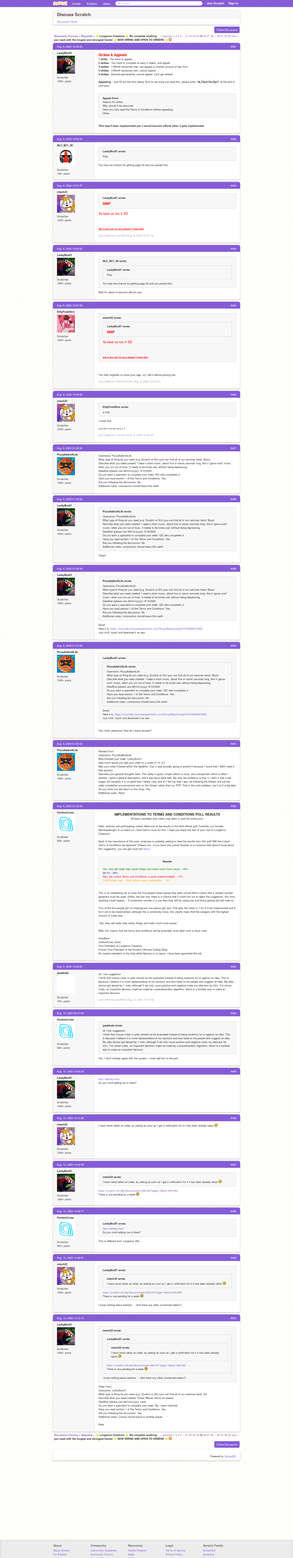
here (146, 849)
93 (229, 36)
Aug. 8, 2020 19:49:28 (69, 46)
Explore (92, 3)
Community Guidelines (104, 1550)
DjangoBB (230, 1456)
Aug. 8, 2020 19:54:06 (69, 394)
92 (225, 36)
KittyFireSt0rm (66, 312)
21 (186, 36)
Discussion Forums (66, 36)
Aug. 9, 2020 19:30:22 (69, 966)
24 (197, 36)
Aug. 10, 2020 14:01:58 (70, 1118)
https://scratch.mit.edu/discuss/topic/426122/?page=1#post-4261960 (138, 1190)
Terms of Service (175, 1550)
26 (204, 36)
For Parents (60, 1554)
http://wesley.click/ (109, 1079)
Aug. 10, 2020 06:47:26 (70, 1013)
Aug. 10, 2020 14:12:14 (70, 1318)
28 (211, 36)
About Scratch (61, 1550)
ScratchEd (209, 1550)
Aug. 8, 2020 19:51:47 (69, 185)
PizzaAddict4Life (67, 454)
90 (218, 36)
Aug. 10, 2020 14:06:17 (70, 1211)
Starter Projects (137, 1550)
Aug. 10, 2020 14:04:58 (70, 1164)
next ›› (235, 36)
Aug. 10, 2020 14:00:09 (70, 1071)
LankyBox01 (64, 53)
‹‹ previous (166, 36)
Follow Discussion (226, 30)
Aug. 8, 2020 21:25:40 (69, 448)
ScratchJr (208, 1554)
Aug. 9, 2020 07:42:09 (69, 806)
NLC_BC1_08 (65, 145)
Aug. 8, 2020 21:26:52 (69, 499)
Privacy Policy (174, 1554)
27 (208, 36)
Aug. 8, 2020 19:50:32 (69, 139)
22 (190, 36)
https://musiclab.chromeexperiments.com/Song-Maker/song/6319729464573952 (156, 628)
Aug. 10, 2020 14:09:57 (70, 1258)
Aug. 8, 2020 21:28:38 (69, 568)
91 (222, 36)
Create (76, 3)
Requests (86, 36)
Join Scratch (215, 3)
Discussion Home (67, 21)
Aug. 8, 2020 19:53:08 (69, 305)
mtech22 (62, 192)
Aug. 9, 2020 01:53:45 (69, 744)
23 (194, 36)
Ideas (106, 3)
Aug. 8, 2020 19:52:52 (69, 248)
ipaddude (63, 973)
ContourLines (65, 812)
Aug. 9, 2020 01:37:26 (69, 645)
